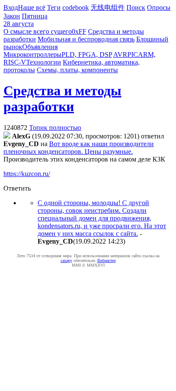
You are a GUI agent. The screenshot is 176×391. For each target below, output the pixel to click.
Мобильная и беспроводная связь (86, 39)
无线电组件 (108, 7)
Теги (54, 7)
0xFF (79, 31)
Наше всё (31, 7)
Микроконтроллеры (32, 54)
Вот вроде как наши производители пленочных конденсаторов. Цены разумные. (78, 147)
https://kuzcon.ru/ (26, 173)
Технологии (43, 62)
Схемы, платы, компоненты (77, 69)
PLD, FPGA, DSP (87, 54)
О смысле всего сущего (37, 31)
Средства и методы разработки (62, 98)
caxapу (66, 260)
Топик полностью (55, 127)
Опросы (158, 7)
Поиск (135, 7)
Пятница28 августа (25, 19)
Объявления (40, 46)
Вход (10, 7)
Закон (11, 16)
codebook (75, 7)
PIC (132, 54)
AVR (120, 54)
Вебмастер (106, 260)
